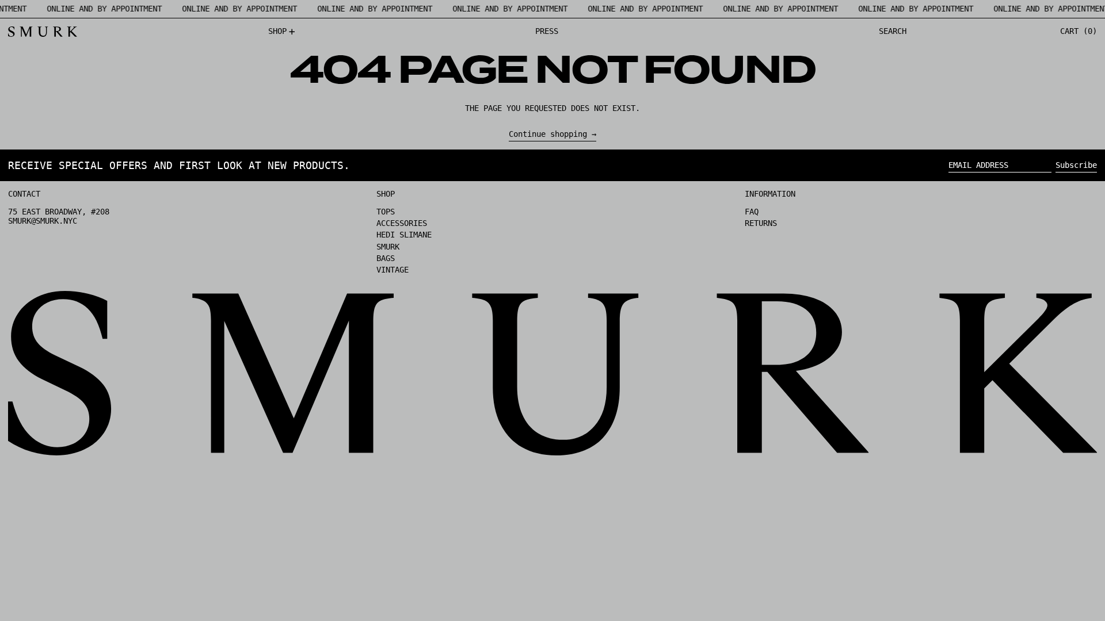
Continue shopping (548, 134)
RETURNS (761, 223)
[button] (892, 31)
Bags (385, 258)
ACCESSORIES (401, 223)
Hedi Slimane (404, 234)
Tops (385, 211)
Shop (385, 193)
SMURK (387, 246)
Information (770, 193)
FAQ (752, 211)
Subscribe (1076, 165)
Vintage (392, 269)
